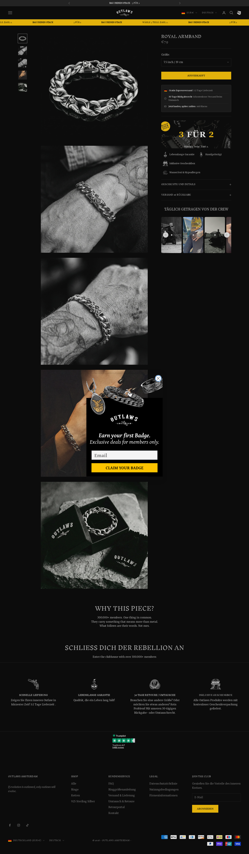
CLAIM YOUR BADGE (124, 468)
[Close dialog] (158, 378)
